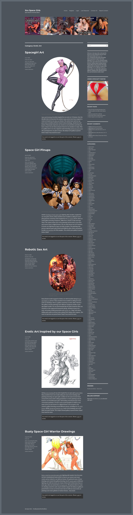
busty (26, 442)
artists (26, 340)
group (31, 345)
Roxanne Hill (91, 332)
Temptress (30, 158)
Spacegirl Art (34, 52)
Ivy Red (90, 229)
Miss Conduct (91, 297)
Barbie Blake (91, 173)
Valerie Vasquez (91, 370)
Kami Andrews (91, 255)
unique (30, 349)
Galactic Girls (95, 60)
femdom (34, 343)
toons (29, 67)
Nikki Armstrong (92, 312)
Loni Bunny (91, 278)
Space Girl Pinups (37, 150)
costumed (31, 61)
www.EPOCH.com (96, 398)
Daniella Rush (91, 200)
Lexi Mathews (91, 273)
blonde (34, 260)
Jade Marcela (91, 232)
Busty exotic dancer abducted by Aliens (96, 115)
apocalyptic (27, 258)
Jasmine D (90, 238)
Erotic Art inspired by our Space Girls (51, 331)
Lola (89, 277)
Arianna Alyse (91, 164)
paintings (34, 346)
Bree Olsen (90, 178)
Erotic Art (27, 59)
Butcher (27, 256)
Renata (89, 328)
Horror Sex (99, 388)
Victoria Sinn (91, 376)
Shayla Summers (92, 345)
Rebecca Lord (91, 325)
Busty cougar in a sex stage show (95, 116)
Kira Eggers (90, 260)
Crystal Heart (91, 196)
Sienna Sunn (91, 348)
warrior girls (73, 481)
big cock (34, 258)
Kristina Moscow (92, 264)
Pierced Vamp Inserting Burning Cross (96, 109)
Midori (89, 294)
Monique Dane (91, 305)
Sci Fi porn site (63, 485)
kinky (34, 345)
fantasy (29, 263)
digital (34, 342)
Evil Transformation (97, 126)
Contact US (94, 10)
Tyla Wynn (90, 368)
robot (31, 66)
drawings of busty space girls (54, 214)
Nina (89, 315)
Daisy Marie (91, 199)
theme (26, 67)
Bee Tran (90, 174)
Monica (90, 300)
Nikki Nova (90, 313)
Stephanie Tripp (91, 352)
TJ (88, 365)
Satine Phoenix (91, 339)
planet (31, 167)
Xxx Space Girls (32, 10)
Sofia (89, 351)
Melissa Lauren (91, 287)
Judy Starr (90, 251)
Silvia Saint (90, 349)
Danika (90, 202)
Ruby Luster (91, 333)
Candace (90, 184)
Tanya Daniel (91, 358)
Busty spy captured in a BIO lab (95, 114)
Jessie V (90, 247)
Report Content (103, 10)
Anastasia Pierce (92, 152)
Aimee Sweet (91, 147)
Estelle (89, 218)
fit (33, 443)
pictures (33, 64)
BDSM (32, 340)
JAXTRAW (90, 241)
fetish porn (102, 67)
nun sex (94, 67)
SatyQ (89, 341)
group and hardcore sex (56, 408)
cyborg (31, 261)
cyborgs (31, 163)
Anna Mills (90, 158)
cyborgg (27, 63)
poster (30, 264)
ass (30, 440)
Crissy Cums (91, 193)
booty (36, 440)
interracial (33, 166)
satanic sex (67, 310)
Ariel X (89, 165)
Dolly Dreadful (91, 209)
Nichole (90, 309)
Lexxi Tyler (90, 274)
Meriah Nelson (91, 289)
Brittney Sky (91, 180)
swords (26, 449)
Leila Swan (90, 271)
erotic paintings (32, 165)
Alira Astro (90, 148)
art (28, 61)
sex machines (50, 230)
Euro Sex (90, 219)
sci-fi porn (70, 218)
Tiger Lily (90, 364)
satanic (26, 266)
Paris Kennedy (91, 319)
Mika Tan (90, 296)
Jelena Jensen (91, 242)
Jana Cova (90, 236)
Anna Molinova (91, 160)
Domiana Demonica (92, 210)
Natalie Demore (91, 306)
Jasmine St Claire (92, 239)
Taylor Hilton (91, 360)
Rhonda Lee (91, 329)
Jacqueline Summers (92, 231)
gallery (26, 445)
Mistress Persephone (93, 299)
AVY (89, 171)
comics (29, 442)
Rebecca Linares (92, 323)
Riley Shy (90, 331)
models (26, 346)
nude (30, 346)
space (33, 169)
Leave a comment (29, 69)
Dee (89, 206)
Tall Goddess (91, 357)
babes (29, 340)
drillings (27, 165)
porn (26, 348)
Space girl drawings (47, 117)
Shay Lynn (90, 344)
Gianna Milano (91, 223)
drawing (35, 261)
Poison (89, 320)
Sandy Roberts (91, 338)
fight (32, 443)
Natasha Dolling (91, 307)
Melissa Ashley (91, 286)
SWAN (89, 354)
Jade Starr (90, 233)
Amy (89, 151)
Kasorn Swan (91, 257)
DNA (34, 163)
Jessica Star (90, 244)
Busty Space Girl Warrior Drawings (50, 431)
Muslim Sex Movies (91, 388)
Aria (89, 162)
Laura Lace (90, 267)
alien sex (56, 121)
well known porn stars (77, 128)
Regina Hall (90, 326)
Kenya (89, 258)
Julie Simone (91, 252)
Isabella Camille (91, 228)
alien (26, 61)
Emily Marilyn (91, 213)
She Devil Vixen (91, 347)
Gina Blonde (91, 225)
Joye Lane (90, 249)
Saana (89, 335)
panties (31, 446)
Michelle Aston (91, 291)
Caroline (90, 189)
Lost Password (85, 10)
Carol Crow (90, 187)
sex (31, 169)
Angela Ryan (91, 155)
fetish (26, 64)
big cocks (31, 162)
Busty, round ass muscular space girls (52, 475)
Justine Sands (91, 254)
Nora (89, 316)
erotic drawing (50, 393)
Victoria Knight (91, 374)
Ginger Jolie (91, 226)
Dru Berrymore (91, 212)
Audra (89, 170)
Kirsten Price (91, 261)
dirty (26, 343)
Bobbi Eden (90, 177)
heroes (29, 64)
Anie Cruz (90, 157)
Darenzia (90, 204)
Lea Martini (90, 270)
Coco (89, 191)
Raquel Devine (91, 322)
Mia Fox (90, 290)
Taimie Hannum (92, 355)
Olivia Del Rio (91, 318)
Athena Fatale (91, 168)
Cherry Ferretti (91, 190)
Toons (31, 59)
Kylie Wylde (90, 265)
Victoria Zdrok (91, 377)
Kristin (89, 262)
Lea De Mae (90, 268)
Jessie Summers (91, 245)
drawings (31, 63)
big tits (31, 260)
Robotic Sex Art (36, 249)
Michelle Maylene (92, 293)
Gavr (89, 222)
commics (27, 163)
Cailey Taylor (91, 183)
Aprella (90, 161)
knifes (32, 445)
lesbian (33, 263)
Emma (89, 215)
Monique (90, 303)
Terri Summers (91, 362)
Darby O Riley (91, 203)
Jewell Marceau (91, 248)
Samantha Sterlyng (92, 336)
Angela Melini (91, 154)
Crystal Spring (91, 197)
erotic (35, 63)
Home (65, 10)
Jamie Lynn (90, 235)
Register (71, 10)
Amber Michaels (92, 149)
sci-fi (34, 66)
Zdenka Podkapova (92, 378)
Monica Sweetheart (92, 302)
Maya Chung (91, 284)
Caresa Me (90, 186)
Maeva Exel (90, 281)
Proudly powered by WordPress (40, 509)
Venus (89, 373)
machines (27, 167)
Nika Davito (90, 310)
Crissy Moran (91, 194)
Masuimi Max (91, 283)
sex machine (34, 266)
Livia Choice (91, 276)
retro (29, 348)
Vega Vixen (27, 160)
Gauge (89, 220)
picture (26, 264)
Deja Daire (90, 207)
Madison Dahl (91, 280)
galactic (27, 166)
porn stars (27, 66)
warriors (29, 170)
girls (30, 166)
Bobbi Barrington (92, 175)
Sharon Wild (91, 342)
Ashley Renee (91, 167)
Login (77, 10)
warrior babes (78, 393)
